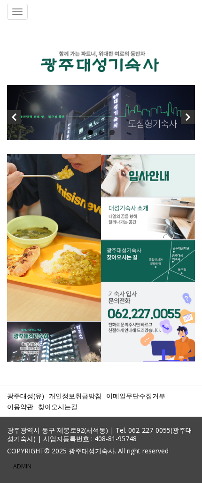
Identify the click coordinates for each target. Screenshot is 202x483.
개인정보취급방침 (75, 395)
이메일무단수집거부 (135, 395)
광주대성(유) (25, 395)
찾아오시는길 (58, 406)
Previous (14, 119)
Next (188, 119)
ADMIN (22, 466)
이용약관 (20, 406)
